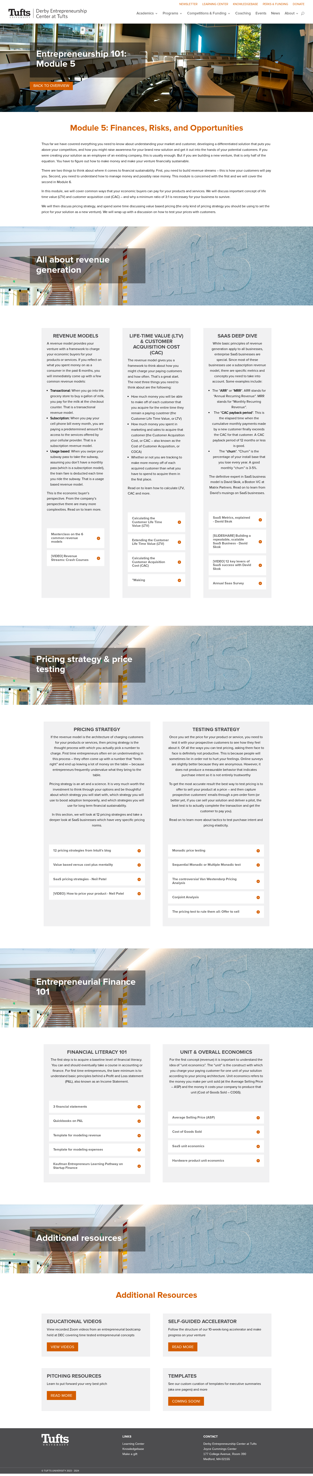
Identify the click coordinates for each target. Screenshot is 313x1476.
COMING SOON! (186, 1401)
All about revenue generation (73, 264)
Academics (145, 13)
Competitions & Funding (206, 13)
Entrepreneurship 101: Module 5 (81, 58)
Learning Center (215, 4)
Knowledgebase (245, 4)
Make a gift (129, 1454)
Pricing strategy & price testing (84, 664)
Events (261, 13)
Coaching (243, 13)
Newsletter (188, 4)
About (289, 13)
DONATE (298, 4)
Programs (170, 13)
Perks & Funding (275, 4)
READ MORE (183, 1347)
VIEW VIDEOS (62, 1347)
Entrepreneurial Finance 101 (86, 986)
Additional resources (79, 1238)
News (275, 13)
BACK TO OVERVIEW (51, 86)
